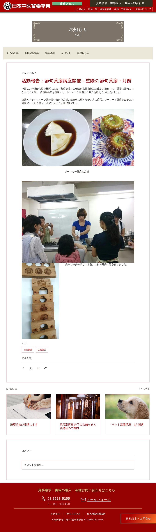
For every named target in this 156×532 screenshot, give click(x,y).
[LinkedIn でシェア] (38, 368)
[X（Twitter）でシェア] (30, 368)
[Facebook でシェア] (23, 368)
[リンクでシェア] (45, 368)
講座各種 (50, 53)
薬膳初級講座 (32, 53)
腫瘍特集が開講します (24, 424)
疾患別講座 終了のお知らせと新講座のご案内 (78, 426)
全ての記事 (12, 53)
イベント (66, 53)
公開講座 (28, 350)
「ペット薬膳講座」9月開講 (126, 424)
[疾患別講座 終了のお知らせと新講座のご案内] (78, 406)
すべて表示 (144, 388)
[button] (93, 9)
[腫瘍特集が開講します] (29, 406)
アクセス (55, 513)
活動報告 (42, 350)
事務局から (83, 53)
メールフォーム (99, 500)
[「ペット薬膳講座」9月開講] (127, 406)
